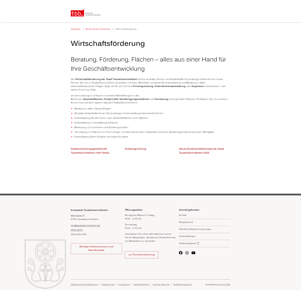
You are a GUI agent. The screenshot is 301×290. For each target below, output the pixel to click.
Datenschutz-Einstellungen (84, 284)
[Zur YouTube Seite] (193, 253)
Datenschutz (108, 284)
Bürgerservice (186, 222)
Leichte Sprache (161, 284)
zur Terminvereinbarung (142, 254)
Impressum (124, 284)
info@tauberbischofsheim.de (85, 225)
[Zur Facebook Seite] (180, 253)
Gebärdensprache (182, 284)
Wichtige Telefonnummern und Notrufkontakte (96, 248)
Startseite (75, 29)
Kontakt (182, 215)
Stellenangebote (187, 243)
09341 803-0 (77, 230)
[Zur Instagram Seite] (186, 253)
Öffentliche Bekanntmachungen (195, 229)
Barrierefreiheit (141, 284)
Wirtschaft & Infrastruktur (97, 29)
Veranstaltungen (187, 236)
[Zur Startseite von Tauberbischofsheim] (86, 12)
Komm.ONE (224, 284)
